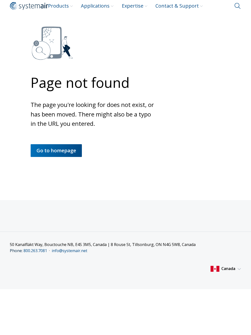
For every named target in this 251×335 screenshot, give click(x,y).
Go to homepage (56, 150)
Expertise (132, 5)
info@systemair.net (69, 250)
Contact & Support (177, 5)
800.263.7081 (35, 250)
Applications (95, 5)
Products (58, 5)
